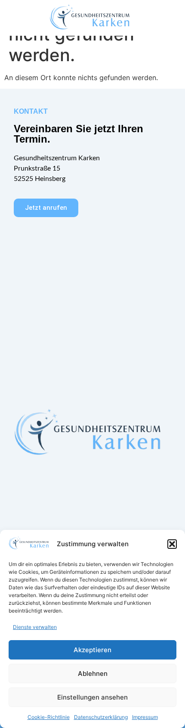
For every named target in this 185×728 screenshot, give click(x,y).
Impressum (145, 717)
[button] (172, 544)
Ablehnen (93, 673)
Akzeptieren (92, 650)
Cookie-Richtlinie (49, 717)
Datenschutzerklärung (101, 717)
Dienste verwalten (35, 627)
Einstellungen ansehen (92, 697)
